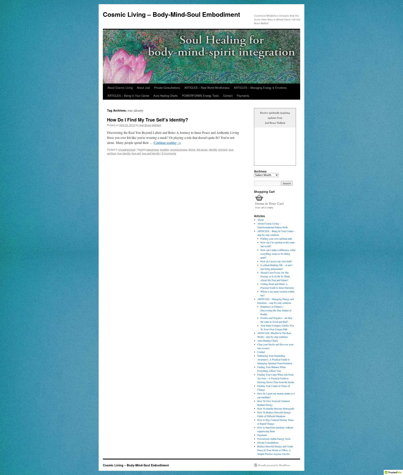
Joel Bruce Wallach (150, 125)
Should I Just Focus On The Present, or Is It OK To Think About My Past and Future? (275, 276)
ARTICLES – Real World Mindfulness (207, 88)
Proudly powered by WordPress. (274, 465)
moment (222, 149)
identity (213, 149)
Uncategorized (126, 149)
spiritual (111, 153)
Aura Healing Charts (165, 96)
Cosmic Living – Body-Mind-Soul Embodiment (171, 14)
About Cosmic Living (120, 88)
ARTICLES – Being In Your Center (128, 96)
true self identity (151, 153)
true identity (123, 153)
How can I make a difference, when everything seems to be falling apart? (278, 253)
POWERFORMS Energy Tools (200, 96)
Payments (243, 96)
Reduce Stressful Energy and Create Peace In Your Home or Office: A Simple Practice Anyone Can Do (275, 450)
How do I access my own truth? (276, 261)
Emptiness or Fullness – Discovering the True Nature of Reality (275, 310)
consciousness (178, 149)
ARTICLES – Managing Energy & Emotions (260, 88)
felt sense (202, 149)
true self (136, 153)
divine (191, 149)
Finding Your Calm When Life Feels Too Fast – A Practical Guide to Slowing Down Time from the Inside (275, 378)
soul (231, 149)
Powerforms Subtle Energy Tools (273, 438)
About (260, 219)
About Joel (143, 88)
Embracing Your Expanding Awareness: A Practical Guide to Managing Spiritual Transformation (274, 359)
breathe (164, 149)
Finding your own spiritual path (276, 238)
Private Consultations (167, 88)
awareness (152, 149)
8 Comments (169, 153)
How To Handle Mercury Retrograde (275, 408)
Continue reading (167, 142)
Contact (228, 96)
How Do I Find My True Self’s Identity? (147, 119)
